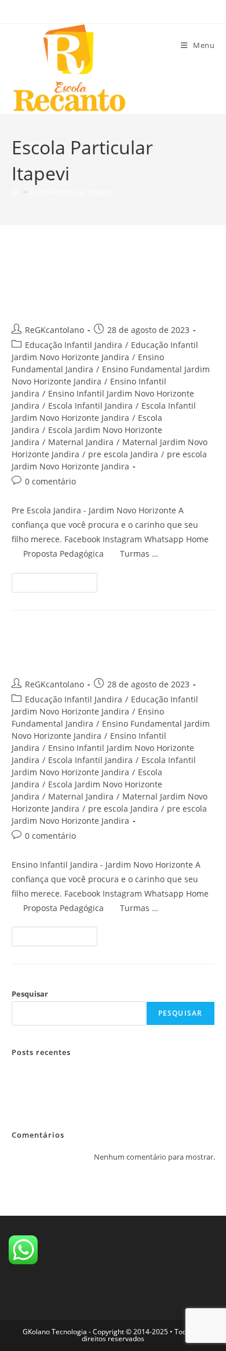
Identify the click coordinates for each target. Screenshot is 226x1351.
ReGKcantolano (54, 329)
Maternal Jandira (81, 441)
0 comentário (50, 481)
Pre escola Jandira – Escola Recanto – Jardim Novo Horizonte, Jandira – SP (104, 283)
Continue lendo (59, 580)
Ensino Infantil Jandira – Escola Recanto (95, 647)
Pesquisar (30, 994)
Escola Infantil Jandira (90, 405)
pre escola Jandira (123, 454)
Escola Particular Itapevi (71, 192)
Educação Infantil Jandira (73, 344)
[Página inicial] (15, 192)
